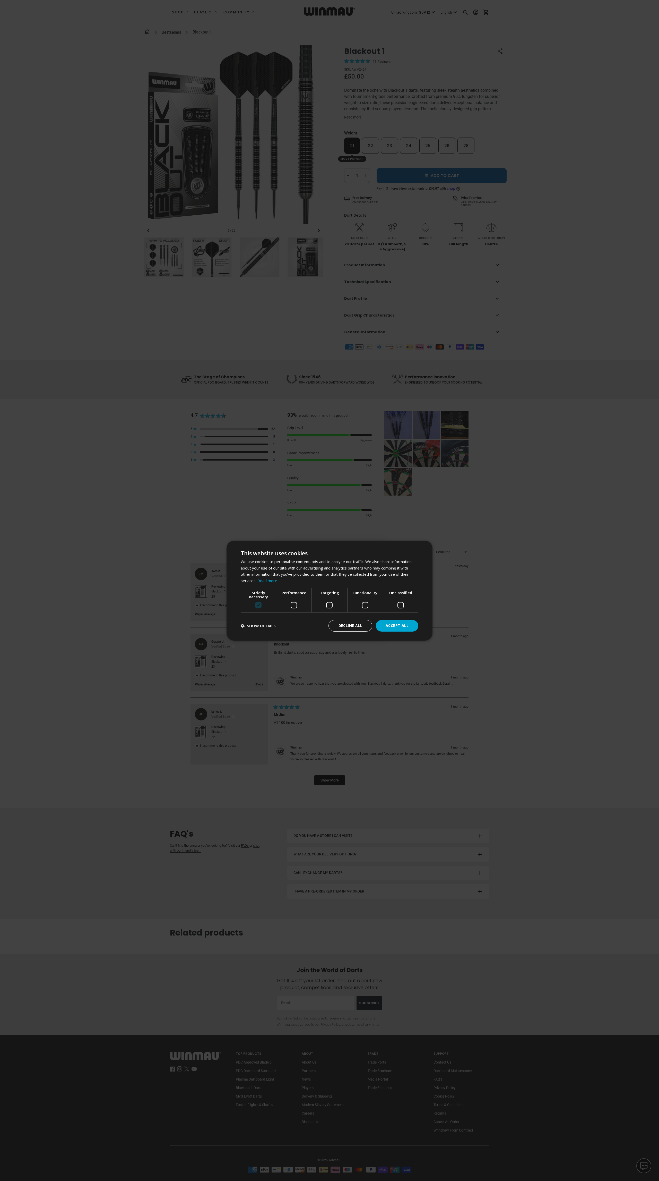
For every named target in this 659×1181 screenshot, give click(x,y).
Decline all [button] (350, 625)
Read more (267, 580)
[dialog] (329, 590)
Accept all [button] (397, 625)
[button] (258, 625)
